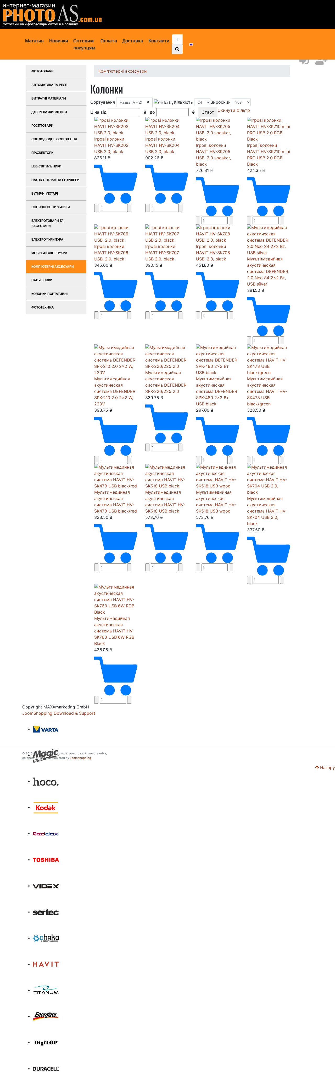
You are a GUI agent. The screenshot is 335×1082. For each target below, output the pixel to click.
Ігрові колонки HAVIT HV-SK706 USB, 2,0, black (111, 252)
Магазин (34, 40)
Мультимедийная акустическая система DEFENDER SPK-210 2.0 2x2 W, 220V (114, 391)
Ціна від (118, 112)
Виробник (221, 102)
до (172, 112)
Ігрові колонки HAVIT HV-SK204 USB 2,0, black (162, 145)
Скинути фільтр (233, 110)
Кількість (184, 102)
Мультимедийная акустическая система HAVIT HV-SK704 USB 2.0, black (267, 511)
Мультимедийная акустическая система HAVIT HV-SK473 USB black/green (267, 391)
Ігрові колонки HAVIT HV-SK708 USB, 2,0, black (213, 252)
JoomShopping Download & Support (58, 713)
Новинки (58, 40)
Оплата (108, 40)
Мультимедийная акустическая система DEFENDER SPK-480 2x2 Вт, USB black (216, 391)
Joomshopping (80, 758)
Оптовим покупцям (84, 44)
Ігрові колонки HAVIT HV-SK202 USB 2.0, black (111, 145)
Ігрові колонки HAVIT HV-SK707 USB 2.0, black (162, 252)
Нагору (327, 767)
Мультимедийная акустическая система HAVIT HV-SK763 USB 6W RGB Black (114, 631)
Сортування (103, 102)
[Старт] (177, 49)
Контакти (158, 40)
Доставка (132, 40)
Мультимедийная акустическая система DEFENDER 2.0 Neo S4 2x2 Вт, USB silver (267, 271)
